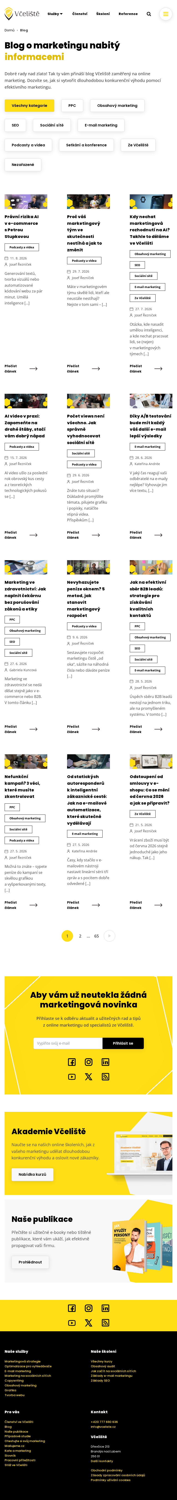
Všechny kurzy (101, 1361)
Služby (53, 14)
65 (96, 936)
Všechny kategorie (29, 105)
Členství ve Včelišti (19, 1422)
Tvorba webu (14, 1395)
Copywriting (14, 1380)
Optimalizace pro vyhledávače (28, 1366)
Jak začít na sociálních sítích (113, 1371)
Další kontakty (102, 1461)
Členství (80, 14)
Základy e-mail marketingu (111, 1376)
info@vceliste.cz (103, 1427)
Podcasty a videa (28, 145)
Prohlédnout (30, 1262)
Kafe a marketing (18, 1451)
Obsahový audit (103, 1366)
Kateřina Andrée (147, 464)
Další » (109, 936)
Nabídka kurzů (32, 1174)
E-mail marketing (101, 125)
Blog (8, 1427)
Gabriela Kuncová (23, 670)
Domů (10, 30)
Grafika (10, 1390)
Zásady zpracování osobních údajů (118, 1475)
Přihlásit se (123, 1043)
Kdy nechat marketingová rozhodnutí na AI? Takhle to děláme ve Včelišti (150, 230)
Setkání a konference (86, 145)
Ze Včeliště (138, 145)
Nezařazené (23, 164)
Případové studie (18, 1436)
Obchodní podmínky (107, 1470)
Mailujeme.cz (14, 1446)
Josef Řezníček (20, 264)
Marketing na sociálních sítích (28, 1376)
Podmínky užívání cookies (110, 1480)
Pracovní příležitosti (20, 1460)
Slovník (10, 1455)
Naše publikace (16, 1431)
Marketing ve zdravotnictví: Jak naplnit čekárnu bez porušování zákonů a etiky (25, 595)
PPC (72, 105)
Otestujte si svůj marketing (25, 1441)
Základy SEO (100, 1380)
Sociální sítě (52, 125)
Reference (128, 14)
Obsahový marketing (117, 105)
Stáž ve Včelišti (16, 1465)
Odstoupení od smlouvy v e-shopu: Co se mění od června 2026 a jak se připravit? (150, 790)
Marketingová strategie (23, 1361)
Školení (103, 14)
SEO (15, 125)
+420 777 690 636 (104, 1422)
